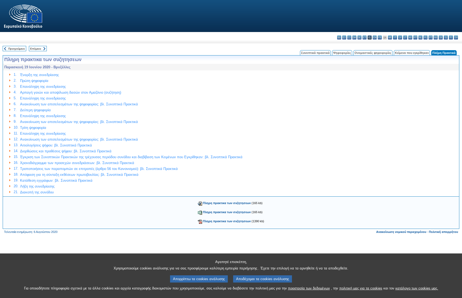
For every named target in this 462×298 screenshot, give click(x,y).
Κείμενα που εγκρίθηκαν (412, 52)
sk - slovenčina (441, 37)
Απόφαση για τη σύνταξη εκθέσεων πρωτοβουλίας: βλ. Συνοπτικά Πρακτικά (79, 175)
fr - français (380, 37)
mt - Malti (415, 37)
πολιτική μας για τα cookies (360, 288)
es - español (344, 37)
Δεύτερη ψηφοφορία (35, 110)
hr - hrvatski (390, 37)
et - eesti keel (365, 37)
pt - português (431, 37)
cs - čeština (349, 37)
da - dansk (354, 37)
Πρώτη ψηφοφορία (34, 81)
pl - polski (426, 37)
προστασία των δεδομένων (309, 288)
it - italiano (395, 37)
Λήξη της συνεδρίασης (37, 186)
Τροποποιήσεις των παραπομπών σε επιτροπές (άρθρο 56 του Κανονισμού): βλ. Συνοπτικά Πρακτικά (99, 169)
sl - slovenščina (446, 37)
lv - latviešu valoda (400, 37)
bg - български (339, 37)
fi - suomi (451, 37)
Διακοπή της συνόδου (37, 192)
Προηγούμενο (16, 48)
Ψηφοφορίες (342, 52)
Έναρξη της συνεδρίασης (39, 75)
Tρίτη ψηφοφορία (33, 128)
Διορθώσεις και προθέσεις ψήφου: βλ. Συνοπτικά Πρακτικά (65, 151)
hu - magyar (410, 37)
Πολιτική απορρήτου (443, 231)
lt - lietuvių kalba (405, 37)
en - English (375, 37)
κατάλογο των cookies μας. (416, 288)
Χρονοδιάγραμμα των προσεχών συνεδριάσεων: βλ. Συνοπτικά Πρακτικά (77, 163)
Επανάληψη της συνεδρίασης (43, 87)
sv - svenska (456, 37)
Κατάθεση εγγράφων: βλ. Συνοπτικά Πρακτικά (56, 180)
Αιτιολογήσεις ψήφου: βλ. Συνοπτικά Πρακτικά (56, 145)
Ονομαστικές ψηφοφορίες (373, 52)
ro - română (436, 37)
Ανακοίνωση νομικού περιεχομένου (401, 231)
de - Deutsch (359, 37)
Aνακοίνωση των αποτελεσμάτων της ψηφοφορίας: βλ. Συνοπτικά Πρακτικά (79, 104)
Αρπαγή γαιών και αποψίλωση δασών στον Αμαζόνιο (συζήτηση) (70, 92)
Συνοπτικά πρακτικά (315, 52)
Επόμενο (35, 48)
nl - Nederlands (420, 37)
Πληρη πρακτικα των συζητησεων (227, 203)
